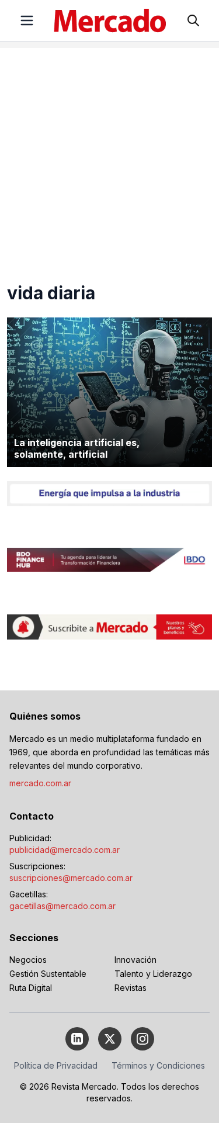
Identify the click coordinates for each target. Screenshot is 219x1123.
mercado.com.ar (40, 783)
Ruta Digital (30, 988)
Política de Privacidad (56, 1065)
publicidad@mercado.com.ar (64, 850)
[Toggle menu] (27, 20)
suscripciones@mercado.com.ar (71, 878)
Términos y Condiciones (158, 1065)
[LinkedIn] (77, 1039)
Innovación (135, 960)
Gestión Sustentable (47, 974)
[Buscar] (193, 20)
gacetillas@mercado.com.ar (62, 906)
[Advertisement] (109, 157)
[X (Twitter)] (109, 1039)
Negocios (28, 960)
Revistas (130, 988)
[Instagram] (142, 1039)
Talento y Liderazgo (153, 974)
